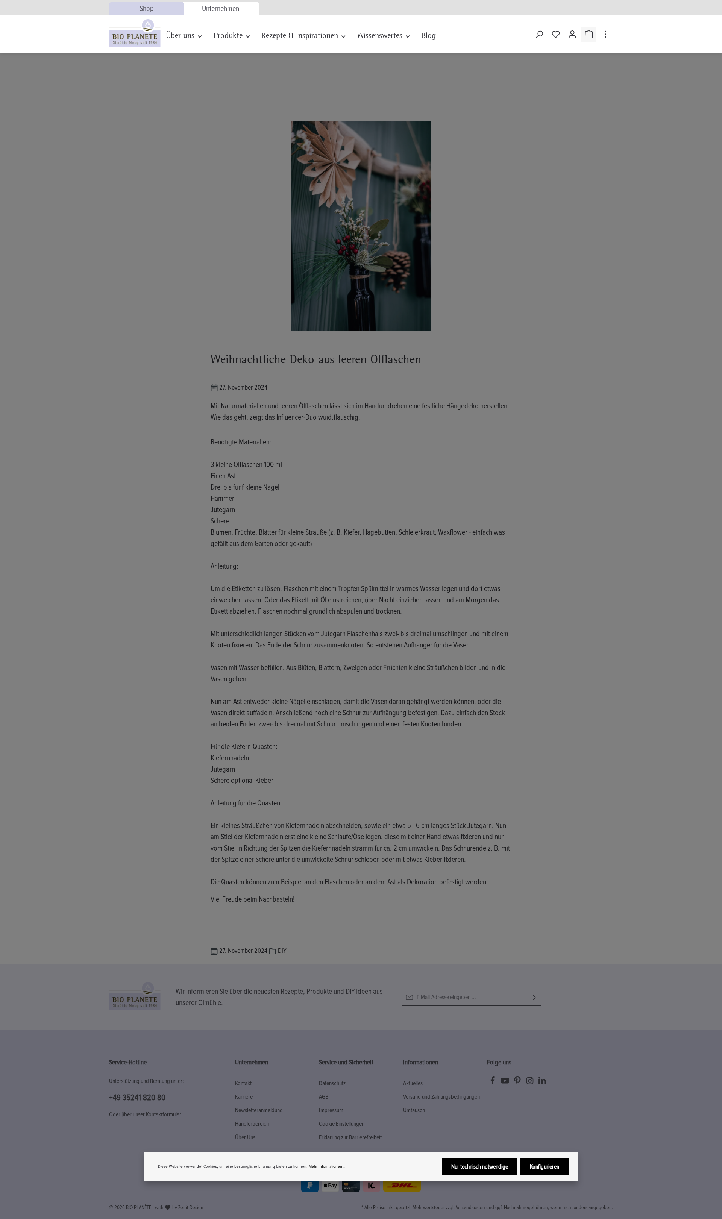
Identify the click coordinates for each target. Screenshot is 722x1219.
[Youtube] (505, 1083)
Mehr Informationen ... (328, 1166)
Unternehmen (220, 8)
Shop (147, 8)
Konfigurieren (544, 1166)
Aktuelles (413, 1083)
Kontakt (243, 1083)
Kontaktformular (163, 1114)
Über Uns (245, 1137)
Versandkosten (470, 1207)
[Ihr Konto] (572, 34)
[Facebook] (493, 1083)
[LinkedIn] (542, 1083)
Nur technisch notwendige (479, 1166)
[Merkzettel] (555, 34)
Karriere (244, 1097)
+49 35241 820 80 (137, 1098)
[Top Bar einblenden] (605, 34)
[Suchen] (539, 34)
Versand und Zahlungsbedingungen (441, 1097)
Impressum (331, 1110)
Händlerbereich (252, 1124)
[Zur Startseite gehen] (135, 34)
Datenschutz (332, 1083)
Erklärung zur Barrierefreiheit (350, 1137)
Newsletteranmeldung (259, 1110)
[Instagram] (530, 1083)
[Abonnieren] (534, 997)
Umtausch (414, 1110)
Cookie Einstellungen (341, 1124)
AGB (323, 1097)
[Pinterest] (518, 1083)
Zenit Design (190, 1207)
